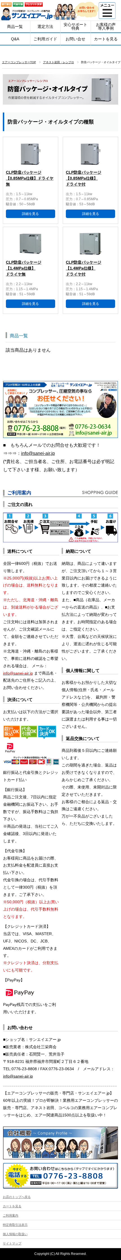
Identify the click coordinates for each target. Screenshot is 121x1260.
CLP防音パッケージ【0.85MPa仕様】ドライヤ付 (83, 178)
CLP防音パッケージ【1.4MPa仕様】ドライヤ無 (23, 268)
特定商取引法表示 (15, 1224)
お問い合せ (75, 39)
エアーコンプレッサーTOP (19, 62)
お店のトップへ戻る (17, 1197)
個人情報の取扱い (15, 1234)
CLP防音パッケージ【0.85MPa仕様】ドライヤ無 (29, 178)
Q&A (15, 39)
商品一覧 (15, 27)
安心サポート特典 (75, 27)
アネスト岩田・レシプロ (58, 62)
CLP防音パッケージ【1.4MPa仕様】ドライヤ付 (83, 268)
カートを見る (12, 1206)
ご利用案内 (10, 1215)
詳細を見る (30, 214)
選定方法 (45, 27)
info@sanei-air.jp (38, 453)
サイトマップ (12, 1243)
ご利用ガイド (45, 39)
